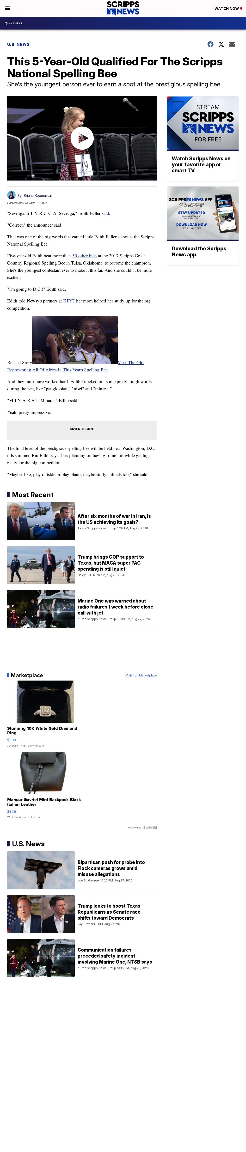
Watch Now (227, 8)
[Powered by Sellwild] (150, 827)
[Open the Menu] (7, 8)
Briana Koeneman (38, 195)
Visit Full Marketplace (141, 675)
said (105, 213)
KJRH (69, 301)
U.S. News (18, 44)
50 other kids (84, 256)
